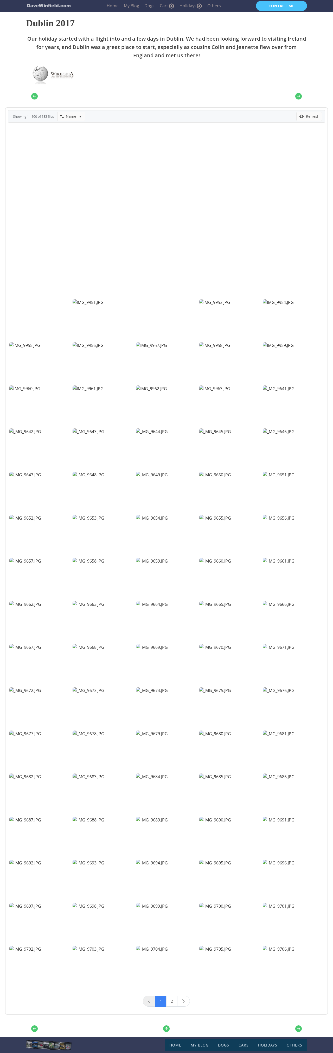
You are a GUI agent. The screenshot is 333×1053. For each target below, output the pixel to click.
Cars (164, 6)
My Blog (131, 6)
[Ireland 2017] (34, 96)
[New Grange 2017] (298, 96)
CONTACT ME (281, 5)
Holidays (188, 6)
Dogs (149, 6)
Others (214, 6)
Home (113, 6)
